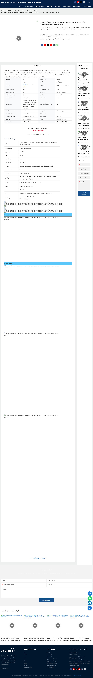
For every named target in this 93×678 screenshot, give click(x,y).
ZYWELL (3, 10)
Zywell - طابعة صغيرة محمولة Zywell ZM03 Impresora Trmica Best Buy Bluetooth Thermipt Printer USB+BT (84, 124)
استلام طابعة (29, 10)
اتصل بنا (25, 665)
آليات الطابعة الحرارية (51, 661)
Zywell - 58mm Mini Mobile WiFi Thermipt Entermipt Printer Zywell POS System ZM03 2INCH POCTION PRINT (84, 95)
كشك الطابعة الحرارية (51, 659)
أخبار (25, 661)
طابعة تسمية (49, 654)
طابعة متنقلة (49, 656)
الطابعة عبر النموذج (19, 10)
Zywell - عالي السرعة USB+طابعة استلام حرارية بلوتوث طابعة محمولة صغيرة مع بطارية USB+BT (84, 153)
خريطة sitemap (77, 675)
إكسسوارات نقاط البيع (51, 663)
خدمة (25, 656)
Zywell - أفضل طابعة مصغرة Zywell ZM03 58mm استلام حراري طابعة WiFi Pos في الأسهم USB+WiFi (83, 109)
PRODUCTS (10, 10)
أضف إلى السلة (83, 83)
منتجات (25, 654)
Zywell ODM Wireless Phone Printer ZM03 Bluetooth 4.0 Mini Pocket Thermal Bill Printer (84, 139)
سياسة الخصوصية (28, 667)
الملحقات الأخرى (50, 667)
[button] (92, 6)
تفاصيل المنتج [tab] (37, 65)
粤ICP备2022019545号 (67, 675)
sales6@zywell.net (79, 656)
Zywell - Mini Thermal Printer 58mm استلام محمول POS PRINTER (83, 79)
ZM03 (35, 10)
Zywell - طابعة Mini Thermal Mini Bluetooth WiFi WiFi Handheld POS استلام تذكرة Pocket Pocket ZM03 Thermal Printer (31, 12)
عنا (24, 659)
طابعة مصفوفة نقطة (51, 665)
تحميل (25, 663)
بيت (25, 652)
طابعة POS (49, 652)
